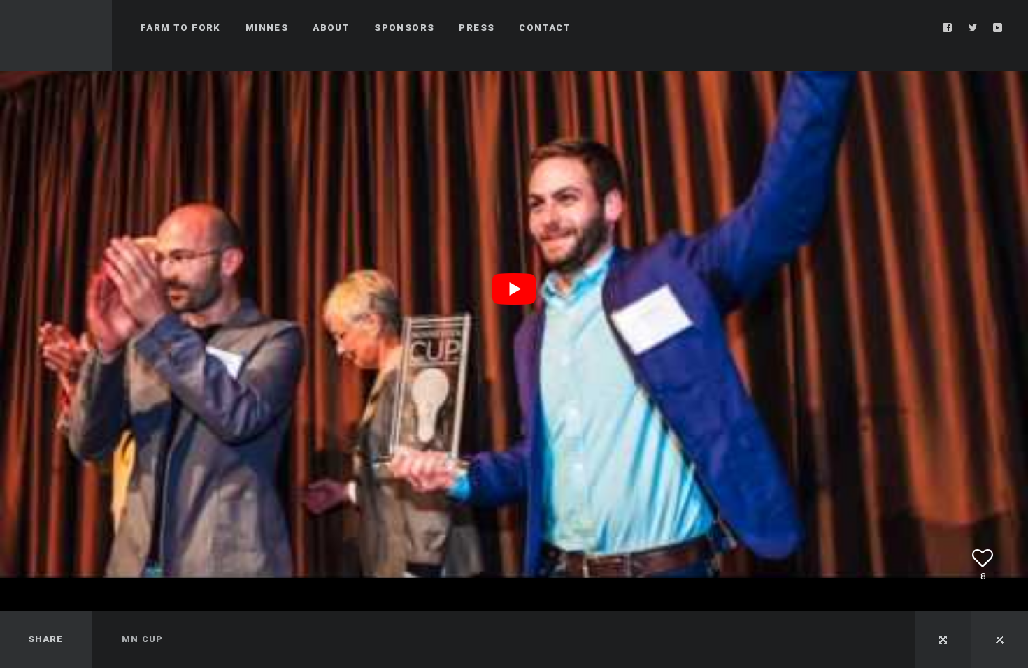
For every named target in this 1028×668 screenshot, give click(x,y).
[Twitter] (973, 28)
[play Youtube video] (514, 289)
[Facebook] (948, 28)
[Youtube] (998, 28)
